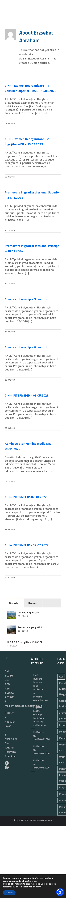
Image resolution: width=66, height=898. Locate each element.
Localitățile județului (29, 612)
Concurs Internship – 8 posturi (26, 347)
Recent (33, 603)
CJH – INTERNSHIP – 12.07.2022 (27, 545)
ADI (61, 676)
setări (38, 886)
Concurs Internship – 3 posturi (26, 299)
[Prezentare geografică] (11, 628)
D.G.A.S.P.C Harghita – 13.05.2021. (25, 642)
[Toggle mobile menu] (60, 19)
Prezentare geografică (30, 627)
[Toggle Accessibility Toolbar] (60, 892)
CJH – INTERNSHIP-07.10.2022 (26, 496)
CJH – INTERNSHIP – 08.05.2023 (27, 395)
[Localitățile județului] (11, 613)
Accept (9, 892)
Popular (14, 603)
